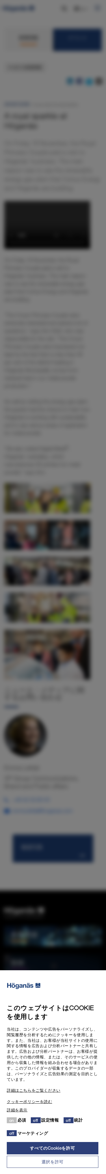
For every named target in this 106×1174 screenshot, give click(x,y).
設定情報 (50, 1119)
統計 (78, 1119)
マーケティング (33, 1133)
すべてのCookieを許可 (52, 1147)
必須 (22, 1119)
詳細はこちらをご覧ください (33, 1090)
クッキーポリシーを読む (29, 1101)
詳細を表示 (17, 1110)
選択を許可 (53, 1161)
